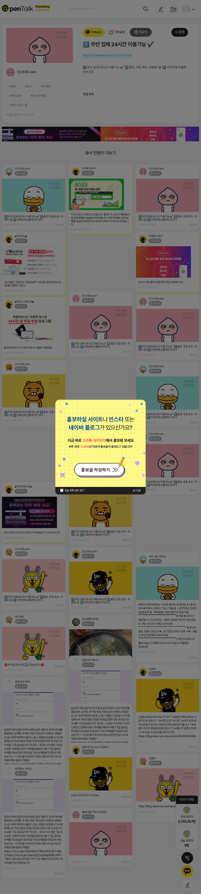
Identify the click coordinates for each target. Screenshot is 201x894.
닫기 (135, 490)
